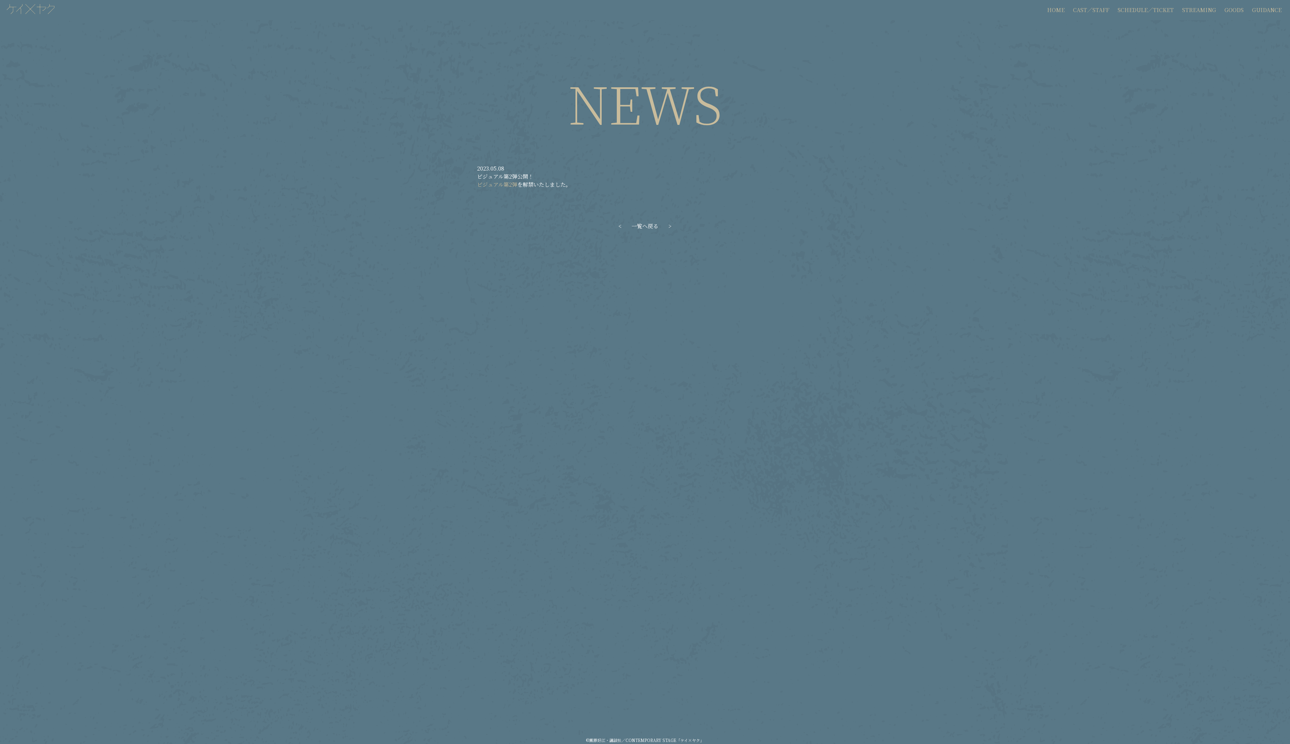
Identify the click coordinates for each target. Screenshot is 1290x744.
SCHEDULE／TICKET (1146, 10)
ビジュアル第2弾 (497, 184)
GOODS (1234, 10)
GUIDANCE (1267, 10)
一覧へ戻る (645, 226)
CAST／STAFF (1091, 10)
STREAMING (1199, 10)
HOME (1056, 10)
